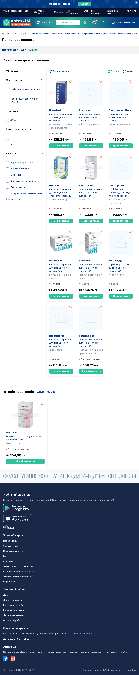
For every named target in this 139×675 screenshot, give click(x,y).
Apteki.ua (6, 34)
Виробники (9, 581)
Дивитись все (46, 391)
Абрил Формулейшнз (90, 124)
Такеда (83, 199)
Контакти (131, 11)
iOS (113, 500)
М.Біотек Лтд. (13, 443)
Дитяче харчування (13, 615)
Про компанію (95, 12)
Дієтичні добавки (12, 600)
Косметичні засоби (13, 605)
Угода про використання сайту (19, 566)
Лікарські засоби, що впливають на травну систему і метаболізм (49, 34)
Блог (86, 11)
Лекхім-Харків (116, 275)
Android (105, 500)
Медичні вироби (11, 620)
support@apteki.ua (18, 639)
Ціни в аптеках (61, 146)
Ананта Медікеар (58, 199)
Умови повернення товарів (17, 576)
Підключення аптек (112, 12)
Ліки (15, 34)
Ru (67, 12)
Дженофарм (55, 350)
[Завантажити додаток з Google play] (17, 508)
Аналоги (33, 50)
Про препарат (10, 50)
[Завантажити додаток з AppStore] (17, 518)
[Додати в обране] (70, 81)
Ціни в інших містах (91, 371)
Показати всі (13, 199)
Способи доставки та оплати (18, 571)
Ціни (23, 50)
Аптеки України (41, 12)
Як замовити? (73, 12)
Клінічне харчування (14, 610)
